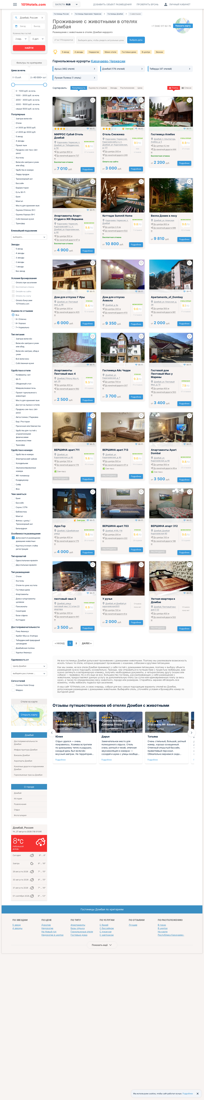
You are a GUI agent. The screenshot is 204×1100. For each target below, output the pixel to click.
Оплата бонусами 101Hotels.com (23, 302)
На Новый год (48, 931)
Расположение (127, 88)
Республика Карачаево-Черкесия (176, 935)
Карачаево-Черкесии (108, 61)
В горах (162, 925)
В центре (146, 52)
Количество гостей (22, 33)
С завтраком (107, 935)
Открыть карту (29, 714)
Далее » (87, 643)
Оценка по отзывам (98, 88)
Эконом (159, 52)
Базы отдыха (78, 928)
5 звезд (65, 52)
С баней (104, 925)
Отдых (17, 810)
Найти (29, 48)
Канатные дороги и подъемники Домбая (29, 767)
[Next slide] (192, 733)
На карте (163, 931)
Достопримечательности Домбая (25, 742)
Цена (140, 88)
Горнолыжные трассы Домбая (28, 775)
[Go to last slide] (52, 733)
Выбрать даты (136, 40)
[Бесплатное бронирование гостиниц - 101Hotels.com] (33, 4)
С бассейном (107, 928)
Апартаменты (78, 925)
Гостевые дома (129, 52)
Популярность (78, 88)
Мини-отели (110, 52)
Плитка (175, 88)
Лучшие (133, 925)
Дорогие (46, 925)
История (18, 798)
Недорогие (94, 52)
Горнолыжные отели (82, 931)
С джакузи (105, 931)
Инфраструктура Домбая (25, 749)
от (63, 169)
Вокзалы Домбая (22, 755)
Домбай (17, 793)
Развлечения (20, 804)
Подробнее (87, 169)
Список (187, 88)
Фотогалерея (20, 815)
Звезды (113, 88)
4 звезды (79, 52)
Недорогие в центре (52, 935)
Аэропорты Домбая (23, 761)
